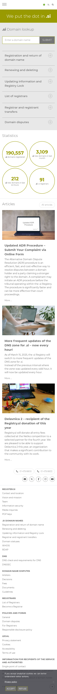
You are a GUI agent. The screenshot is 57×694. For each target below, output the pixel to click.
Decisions (7, 579)
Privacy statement (11, 640)
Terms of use (8, 653)
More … (8, 300)
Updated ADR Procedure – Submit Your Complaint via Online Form (25, 250)
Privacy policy (11, 682)
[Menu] (4, 4)
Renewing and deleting (21, 70)
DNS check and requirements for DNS (21, 560)
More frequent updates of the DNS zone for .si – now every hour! (28, 345)
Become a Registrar (12, 606)
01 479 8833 (46, 471)
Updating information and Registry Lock (23, 83)
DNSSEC (6, 564)
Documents (8, 587)
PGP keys (7, 514)
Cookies (6, 644)
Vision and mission (11, 497)
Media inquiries (10, 510)
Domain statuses (11, 541)
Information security (12, 506)
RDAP (5, 549)
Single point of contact (14, 666)
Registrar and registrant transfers (22, 109)
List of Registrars (11, 602)
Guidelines (7, 592)
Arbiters (6, 575)
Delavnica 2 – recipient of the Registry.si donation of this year (27, 423)
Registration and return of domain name (23, 57)
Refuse (22, 688)
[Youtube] (52, 479)
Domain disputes (17, 122)
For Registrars (9, 625)
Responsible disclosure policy (17, 630)
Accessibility (8, 649)
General (6, 617)
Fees (4, 583)
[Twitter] (31, 479)
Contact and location (13, 493)
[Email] (24, 479)
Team (5, 501)
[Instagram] (45, 479)
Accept (11, 688)
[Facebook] (38, 479)
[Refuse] (53, 681)
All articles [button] (47, 204)
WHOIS (6, 545)
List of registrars (16, 96)
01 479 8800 (26, 471)
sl (49, 5)
